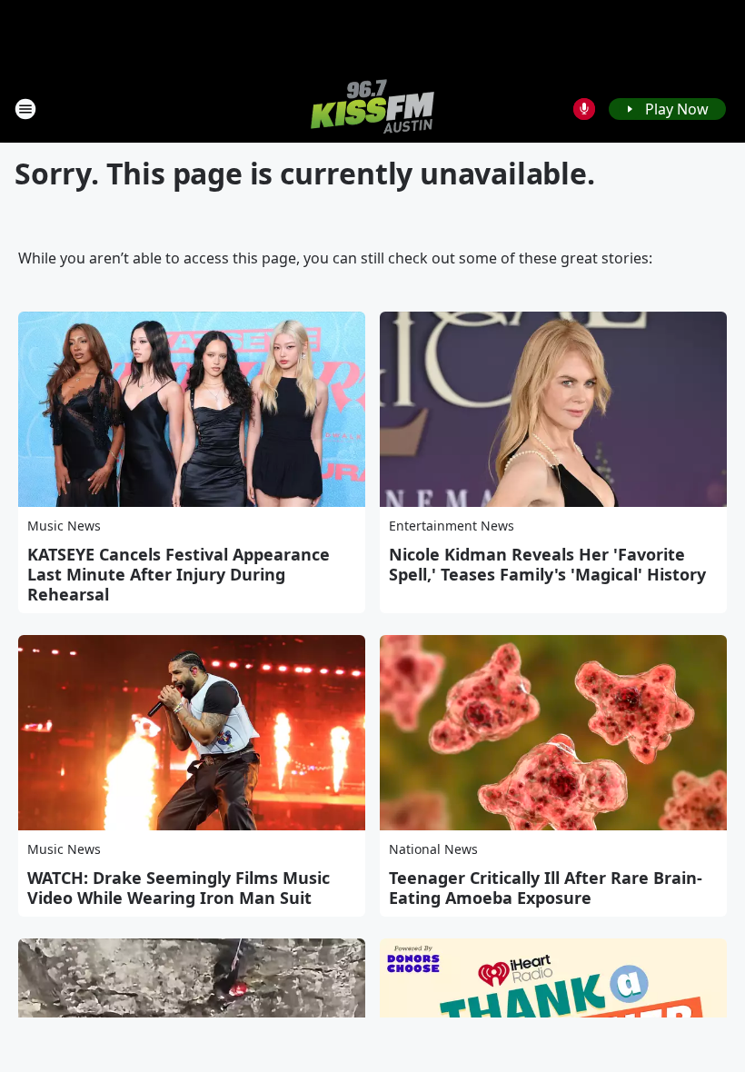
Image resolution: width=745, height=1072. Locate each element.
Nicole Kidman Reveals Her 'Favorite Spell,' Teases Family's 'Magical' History (547, 564)
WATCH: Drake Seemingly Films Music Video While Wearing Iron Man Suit (178, 888)
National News (433, 849)
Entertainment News (451, 525)
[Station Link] (372, 108)
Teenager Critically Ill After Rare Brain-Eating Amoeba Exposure (545, 888)
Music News (64, 525)
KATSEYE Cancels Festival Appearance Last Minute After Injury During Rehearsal (178, 574)
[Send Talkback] (584, 109)
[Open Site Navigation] (25, 109)
